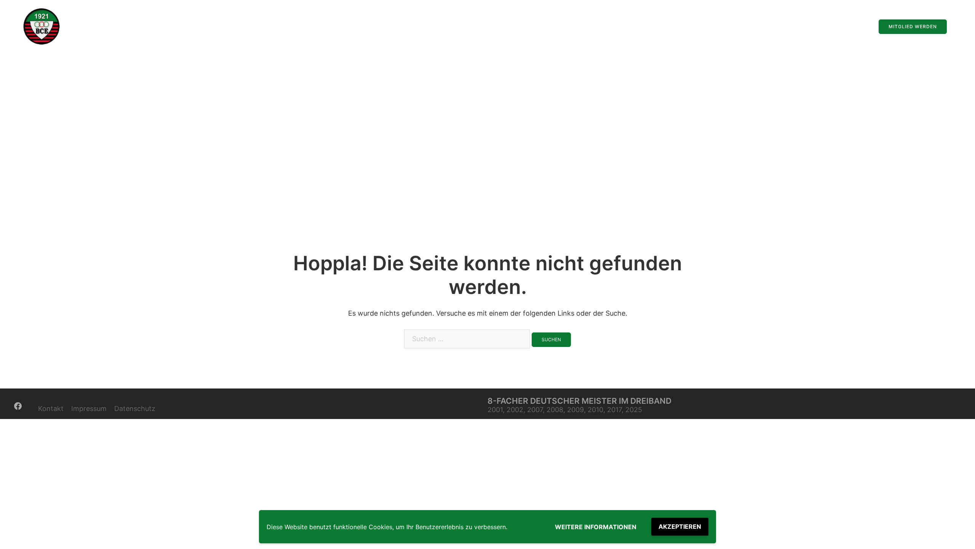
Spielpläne (785, 26)
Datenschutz (134, 409)
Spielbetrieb (746, 26)
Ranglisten (821, 26)
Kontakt (51, 409)
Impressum (89, 409)
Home (713, 26)
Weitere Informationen (595, 527)
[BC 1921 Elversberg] (42, 26)
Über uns (856, 26)
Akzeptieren (680, 526)
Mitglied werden (913, 26)
